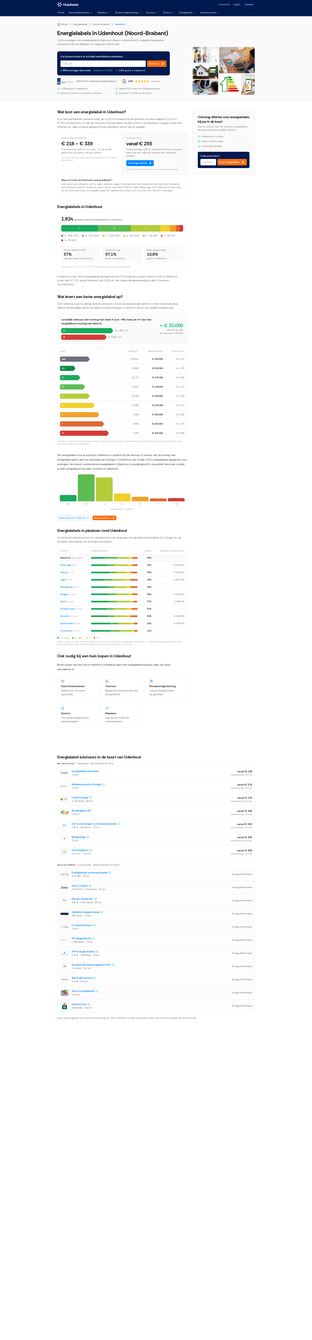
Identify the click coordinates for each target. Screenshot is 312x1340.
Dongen (64, 594)
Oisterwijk (65, 565)
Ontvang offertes (137, 163)
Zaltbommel (66, 623)
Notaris (167, 12)
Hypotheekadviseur (79, 12)
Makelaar (102, 12)
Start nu (154, 63)
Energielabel (185, 12)
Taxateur (150, 12)
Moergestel (66, 586)
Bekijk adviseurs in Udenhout (72, 518)
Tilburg (63, 572)
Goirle (63, 601)
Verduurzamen (208, 12)
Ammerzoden (67, 608)
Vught (63, 579)
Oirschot (65, 616)
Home (61, 12)
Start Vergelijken (229, 162)
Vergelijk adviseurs (102, 518)
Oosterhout (66, 630)
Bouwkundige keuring (126, 12)
